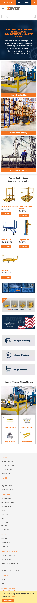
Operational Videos (7, 502)
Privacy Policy (6, 559)
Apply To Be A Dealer (7, 490)
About (3, 580)
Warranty (4, 546)
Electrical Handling (8, 469)
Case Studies (5, 514)
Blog (3, 510)
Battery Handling (7, 461)
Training (4, 526)
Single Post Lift (24, 240)
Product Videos (6, 498)
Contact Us (5, 538)
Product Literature (7, 506)
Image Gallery (6, 522)
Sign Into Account (7, 482)
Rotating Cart (5, 271)
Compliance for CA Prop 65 (10, 567)
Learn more (14, 596)
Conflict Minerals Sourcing (10, 571)
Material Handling (7, 465)
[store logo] (12, 8)
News (3, 583)
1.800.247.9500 (6, 2)
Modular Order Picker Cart (9, 207)
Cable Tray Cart (6, 240)
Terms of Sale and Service (9, 563)
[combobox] (18, 16)
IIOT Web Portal (6, 542)
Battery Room (5, 530)
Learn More (6, 213)
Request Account (6, 486)
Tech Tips (4, 518)
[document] (18, 597)
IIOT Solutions (5, 473)
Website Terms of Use (8, 555)
